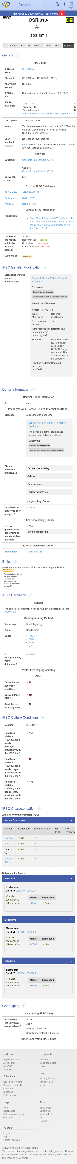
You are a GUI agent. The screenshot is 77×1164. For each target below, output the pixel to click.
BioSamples (10, 192)
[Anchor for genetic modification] (44, 267)
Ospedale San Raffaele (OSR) (37, 159)
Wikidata (9, 204)
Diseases (8, 1091)
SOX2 (31, 639)
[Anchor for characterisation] (38, 808)
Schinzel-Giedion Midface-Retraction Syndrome (47, 113)
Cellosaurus (10, 198)
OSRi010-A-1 (29, 68)
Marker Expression (14, 820)
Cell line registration (13, 1114)
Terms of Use (46, 1081)
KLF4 (31, 642)
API (41, 1117)
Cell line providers (12, 1081)
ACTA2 (33, 944)
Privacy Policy (47, 1078)
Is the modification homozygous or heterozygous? (41, 332)
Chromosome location (39, 323)
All (8, 1066)
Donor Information (14, 45)
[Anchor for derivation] (29, 594)
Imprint (43, 1085)
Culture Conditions (38, 45)
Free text (36, 339)
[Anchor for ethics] (14, 561)
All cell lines (9, 1062)
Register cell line (11, 1059)
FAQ (5, 1107)
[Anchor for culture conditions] (42, 717)
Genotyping (58, 45)
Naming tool (46, 1114)
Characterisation (49, 45)
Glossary (7, 1117)
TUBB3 (33, 985)
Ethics (23, 45)
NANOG (8, 837)
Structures (45, 1110)
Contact (43, 1120)
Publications (9, 1095)
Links (42, 1066)
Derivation (29, 45)
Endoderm (10, 878)
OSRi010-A (28, 103)
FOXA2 (33, 902)
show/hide (9, 146)
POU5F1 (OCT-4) (8, 860)
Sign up (7, 1136)
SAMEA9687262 (30, 192)
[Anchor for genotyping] (22, 1005)
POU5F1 (33, 635)
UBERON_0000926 (26, 931)
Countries (8, 1088)
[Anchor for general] (17, 55)
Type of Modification (38, 315)
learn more (51, 13)
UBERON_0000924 (26, 973)
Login (71, 7)
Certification (9, 1110)
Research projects (12, 1085)
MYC (31, 645)
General (5, 45)
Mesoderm (10, 919)
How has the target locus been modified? (41, 366)
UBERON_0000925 (26, 890)
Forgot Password (12, 1139)
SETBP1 (36, 310)
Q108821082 (29, 203)
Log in (6, 1133)
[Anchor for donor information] (32, 389)
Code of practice (48, 1062)
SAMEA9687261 (34, 551)
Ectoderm (9, 961)
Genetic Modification (69, 45)
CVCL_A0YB (28, 198)
